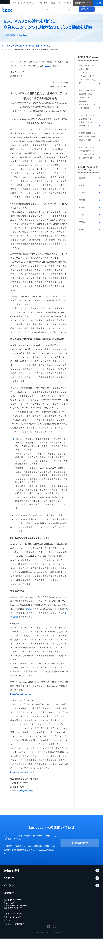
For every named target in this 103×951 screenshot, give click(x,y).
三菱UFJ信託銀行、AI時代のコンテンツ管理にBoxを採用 (87, 136)
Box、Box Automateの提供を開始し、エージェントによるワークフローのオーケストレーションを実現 (87, 74)
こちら (47, 66)
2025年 (82, 185)
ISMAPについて (10, 920)
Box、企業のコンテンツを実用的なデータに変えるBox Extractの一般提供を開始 (87, 152)
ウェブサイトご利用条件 (14, 924)
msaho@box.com (25, 790)
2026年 (82, 178)
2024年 (82, 193)
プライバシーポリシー (13, 913)
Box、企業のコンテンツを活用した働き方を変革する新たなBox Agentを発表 (87, 120)
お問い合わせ (80, 843)
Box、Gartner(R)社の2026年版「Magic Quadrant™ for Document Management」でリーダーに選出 (87, 99)
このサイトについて (12, 917)
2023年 (82, 200)
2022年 (82, 207)
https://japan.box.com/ (20, 694)
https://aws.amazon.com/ (22, 772)
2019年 (82, 229)
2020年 (82, 222)
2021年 (81, 215)
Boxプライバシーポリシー (57, 932)
